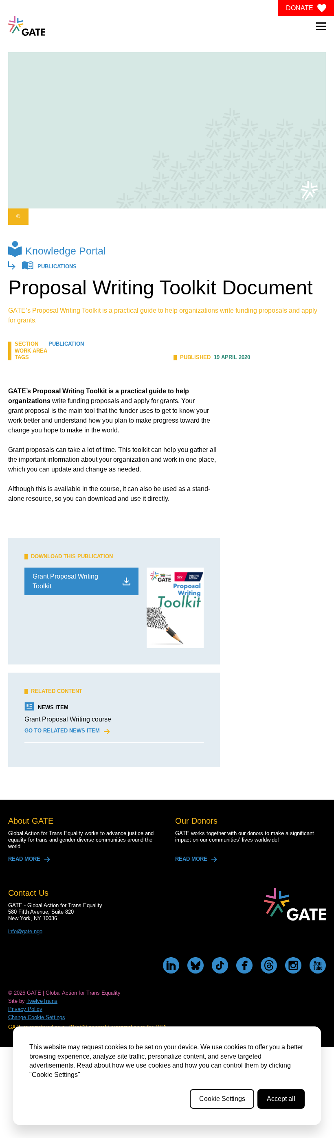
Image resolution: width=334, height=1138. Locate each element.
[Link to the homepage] (26, 26)
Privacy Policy (25, 1009)
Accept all (281, 1098)
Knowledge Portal (65, 251)
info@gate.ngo (25, 931)
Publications (57, 267)
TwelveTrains (41, 1001)
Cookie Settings (222, 1098)
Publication (66, 344)
